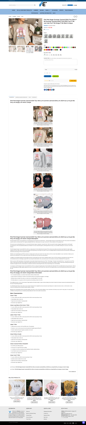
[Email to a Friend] (48, 90)
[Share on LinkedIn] (52, 90)
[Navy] (61, 50)
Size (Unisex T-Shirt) (47, 52)
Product (45, 32)
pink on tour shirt (50, 86)
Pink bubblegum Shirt (65, 85)
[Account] (74, 5)
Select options (16, 401)
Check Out (55, 76)
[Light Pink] (70, 47)
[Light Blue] (68, 47)
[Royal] (52, 50)
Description (11, 97)
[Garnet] (59, 47)
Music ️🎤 (48, 10)
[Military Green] (75, 47)
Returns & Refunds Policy (31, 413)
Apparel (48, 83)
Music (18, 16)
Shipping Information (45, 13)
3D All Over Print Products (24, 10)
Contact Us (46, 413)
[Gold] (61, 47)
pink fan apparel (71, 85)
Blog (54, 13)
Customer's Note (47, 58)
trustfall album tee (49, 87)
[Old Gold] (44, 50)
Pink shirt (54, 86)
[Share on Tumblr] (53, 90)
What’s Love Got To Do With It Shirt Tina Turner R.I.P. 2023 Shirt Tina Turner (17, 398)
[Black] (46, 47)
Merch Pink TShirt (48, 85)
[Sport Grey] (53, 50)
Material (45, 419)
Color (45, 45)
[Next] (40, 31)
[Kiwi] (66, 47)
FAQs (30, 97)
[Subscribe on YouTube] (67, 417)
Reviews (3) (34, 97)
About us (28, 411)
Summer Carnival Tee (69, 86)
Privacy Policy (28, 415)
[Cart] (76, 5)
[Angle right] (76, 16)
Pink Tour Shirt (64, 86)
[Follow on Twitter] (64, 417)
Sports (61, 10)
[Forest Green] (57, 47)
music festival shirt (54, 85)
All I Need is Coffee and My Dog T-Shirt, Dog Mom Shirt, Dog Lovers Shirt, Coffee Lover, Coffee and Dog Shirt (51, 398)
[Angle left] (74, 16)
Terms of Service (29, 417)
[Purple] (48, 50)
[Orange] (46, 50)
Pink (22, 16)
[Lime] (71, 47)
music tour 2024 (59, 85)
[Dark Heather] (53, 47)
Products (58, 83)
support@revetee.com (12, 0)
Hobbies (36, 10)
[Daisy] (52, 47)
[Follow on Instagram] (63, 417)
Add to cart (47, 76)
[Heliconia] (62, 47)
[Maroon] (73, 47)
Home (13, 10)
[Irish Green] (64, 47)
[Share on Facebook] (44, 90)
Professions (34, 13)
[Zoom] (10, 44)
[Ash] (44, 47)
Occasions (54, 10)
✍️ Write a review (73, 80)
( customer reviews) (51, 25)
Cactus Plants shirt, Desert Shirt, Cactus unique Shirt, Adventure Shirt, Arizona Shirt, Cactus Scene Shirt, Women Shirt (69, 398)
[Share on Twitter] (46, 90)
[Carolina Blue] (50, 47)
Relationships (69, 10)
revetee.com (73, 371)
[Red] (50, 50)
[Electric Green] (55, 47)
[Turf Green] (57, 50)
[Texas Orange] (55, 50)
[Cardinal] (48, 47)
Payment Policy (47, 415)
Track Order (28, 419)
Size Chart (47, 29)
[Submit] (35, 5)
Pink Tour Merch (58, 86)
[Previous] (10, 31)
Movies (42, 10)
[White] (59, 50)
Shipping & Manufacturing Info (21, 97)
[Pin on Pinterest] (50, 90)
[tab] (12, 97)
